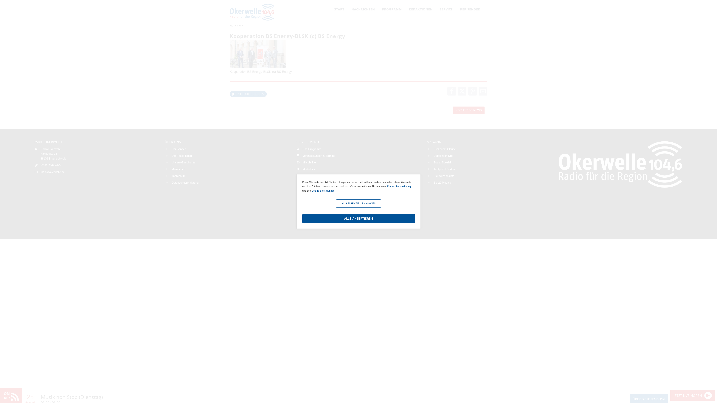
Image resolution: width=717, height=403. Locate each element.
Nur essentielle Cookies (358, 203)
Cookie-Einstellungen (323, 190)
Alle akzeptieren (358, 218)
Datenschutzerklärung (399, 186)
